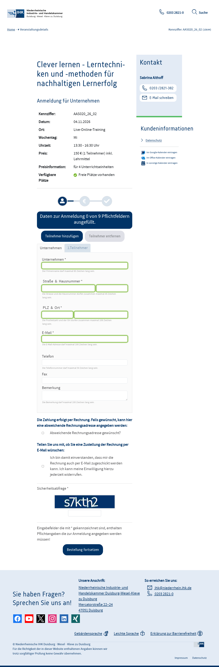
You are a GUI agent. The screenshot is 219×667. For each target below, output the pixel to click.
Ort (57, 307)
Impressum (181, 658)
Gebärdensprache (88, 633)
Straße (48, 280)
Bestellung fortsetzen (83, 550)
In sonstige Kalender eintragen (162, 163)
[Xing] (75, 618)
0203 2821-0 (175, 12)
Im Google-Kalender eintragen (161, 152)
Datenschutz (154, 140)
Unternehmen (53, 259)
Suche (203, 12)
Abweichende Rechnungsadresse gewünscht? (85, 432)
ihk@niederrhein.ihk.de (172, 588)
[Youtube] (29, 618)
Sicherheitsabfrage (51, 488)
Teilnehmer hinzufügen (62, 236)
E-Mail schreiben (161, 98)
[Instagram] (52, 618)
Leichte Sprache (126, 633)
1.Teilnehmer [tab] (77, 247)
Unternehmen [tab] (51, 248)
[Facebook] (17, 618)
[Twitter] (40, 618)
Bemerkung (51, 387)
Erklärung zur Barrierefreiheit (173, 633)
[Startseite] (35, 13)
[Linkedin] (64, 618)
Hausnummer (69, 280)
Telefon (48, 356)
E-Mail (47, 332)
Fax (44, 374)
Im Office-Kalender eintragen (161, 157)
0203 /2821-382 (161, 88)
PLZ (46, 307)
